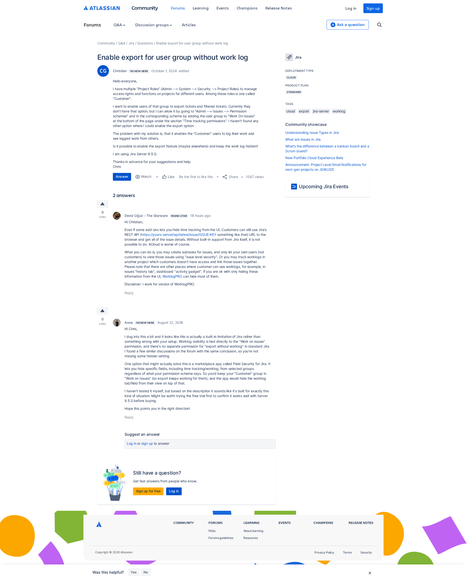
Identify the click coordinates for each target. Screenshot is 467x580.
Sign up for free (148, 491)
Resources (250, 538)
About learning (253, 531)
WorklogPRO (172, 276)
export (304, 111)
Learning (201, 7)
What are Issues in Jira (303, 139)
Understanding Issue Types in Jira (312, 132)
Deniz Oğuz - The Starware (146, 215)
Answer (122, 176)
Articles (189, 24)
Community (145, 7)
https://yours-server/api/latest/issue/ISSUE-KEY (178, 234)
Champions (247, 7)
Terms (347, 552)
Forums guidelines (220, 538)
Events (222, 7)
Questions (145, 43)
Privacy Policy (324, 552)
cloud (290, 111)
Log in (351, 8)
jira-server (321, 111)
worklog (339, 111)
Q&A (118, 24)
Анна (129, 322)
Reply (129, 293)
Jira (131, 43)
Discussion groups (152, 24)
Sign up (373, 8)
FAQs (212, 531)
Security (366, 552)
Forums (178, 7)
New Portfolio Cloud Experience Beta (314, 158)
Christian (120, 71)
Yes (134, 572)
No (146, 572)
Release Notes (278, 7)
